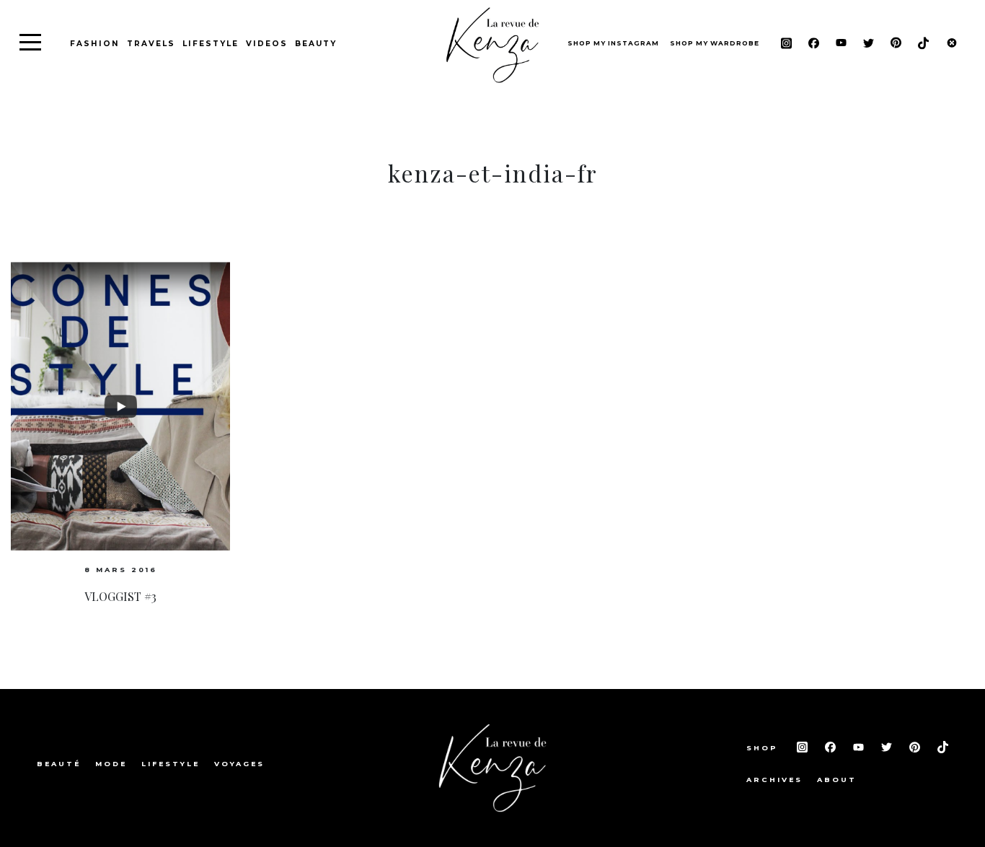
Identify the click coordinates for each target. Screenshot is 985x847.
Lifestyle (210, 43)
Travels (151, 43)
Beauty (316, 43)
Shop (764, 748)
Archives (774, 780)
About (837, 780)
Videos (267, 43)
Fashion (95, 43)
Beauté (59, 764)
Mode (111, 764)
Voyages (239, 764)
